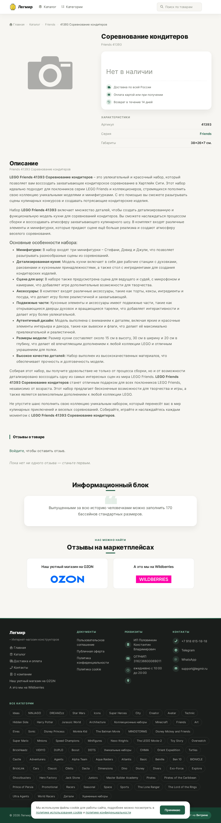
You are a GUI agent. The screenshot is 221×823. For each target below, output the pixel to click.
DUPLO (58, 750)
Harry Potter (45, 722)
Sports (124, 787)
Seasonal (89, 787)
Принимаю (172, 810)
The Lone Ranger (149, 787)
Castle (17, 759)
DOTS (92, 750)
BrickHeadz (20, 750)
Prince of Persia (23, 787)
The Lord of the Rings (182, 787)
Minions (42, 740)
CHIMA (144, 750)
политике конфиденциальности (108, 812)
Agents (58, 759)
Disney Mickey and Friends (173, 731)
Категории (74, 7)
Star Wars (79, 713)
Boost (75, 750)
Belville (159, 759)
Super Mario (20, 740)
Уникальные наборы (117, 750)
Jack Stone (72, 777)
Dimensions (105, 768)
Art (196, 722)
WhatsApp (189, 659)
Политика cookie (89, 669)
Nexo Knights (119, 740)
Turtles (193, 750)
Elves (16, 731)
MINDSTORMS (137, 731)
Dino (124, 768)
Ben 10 (177, 759)
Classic (52, 768)
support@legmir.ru (194, 668)
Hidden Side (20, 722)
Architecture (97, 722)
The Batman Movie (108, 731)
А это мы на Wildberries (26, 687)
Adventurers (38, 759)
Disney (140, 768)
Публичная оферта (90, 651)
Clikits (69, 768)
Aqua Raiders (104, 759)
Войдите (16, 451)
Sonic (31, 731)
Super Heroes (118, 713)
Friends (206, 134)
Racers (70, 787)
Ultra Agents (21, 796)
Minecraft (161, 722)
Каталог (50, 7)
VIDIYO (40, 750)
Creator (154, 713)
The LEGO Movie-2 (149, 740)
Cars (36, 768)
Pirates (151, 777)
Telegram (188, 650)
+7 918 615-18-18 (194, 641)
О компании (22, 674)
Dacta (86, 768)
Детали (69, 796)
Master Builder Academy (122, 777)
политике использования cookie (59, 812)
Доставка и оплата (27, 661)
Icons (97, 713)
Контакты (20, 667)
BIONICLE (196, 759)
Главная (19, 647)
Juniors (93, 777)
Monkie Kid (80, 731)
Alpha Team (79, 759)
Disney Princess (54, 731)
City (138, 713)
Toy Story (176, 740)
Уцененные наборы (95, 796)
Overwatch (199, 740)
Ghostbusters (22, 777)
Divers (157, 768)
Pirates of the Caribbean (180, 777)
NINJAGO (34, 713)
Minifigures (95, 740)
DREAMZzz (57, 713)
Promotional (50, 787)
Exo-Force (176, 768)
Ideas (16, 713)
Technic (190, 713)
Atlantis (126, 759)
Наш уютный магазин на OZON (32, 681)
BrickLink (18, 768)
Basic (143, 759)
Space (108, 787)
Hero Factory (48, 777)
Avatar (172, 713)
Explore (197, 768)
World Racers (46, 796)
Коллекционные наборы (130, 722)
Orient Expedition (168, 750)
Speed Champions (67, 740)
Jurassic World (71, 722)
